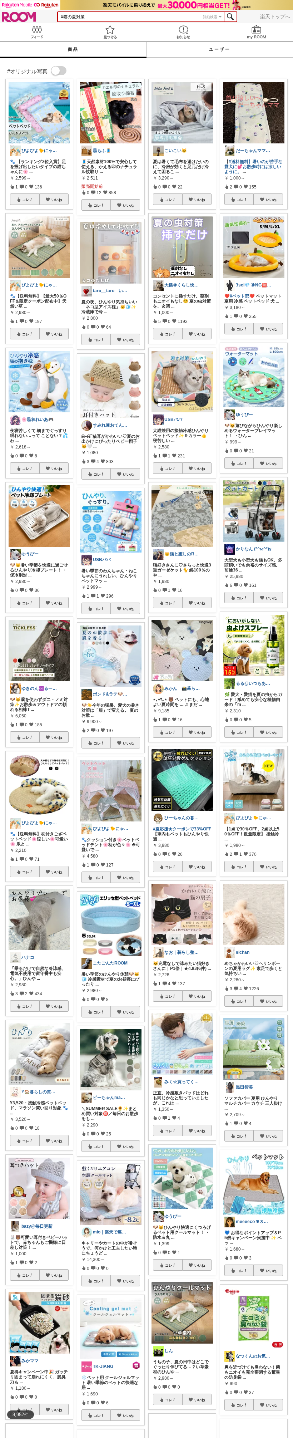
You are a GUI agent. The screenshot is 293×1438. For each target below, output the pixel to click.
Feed (36, 32)
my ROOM (256, 32)
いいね (56, 199)
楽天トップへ (275, 16)
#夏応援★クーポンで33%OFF (182, 828)
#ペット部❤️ (242, 296)
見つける (109, 32)
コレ (25, 199)
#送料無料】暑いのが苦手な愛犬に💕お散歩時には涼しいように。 (253, 166)
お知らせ (183, 32)
